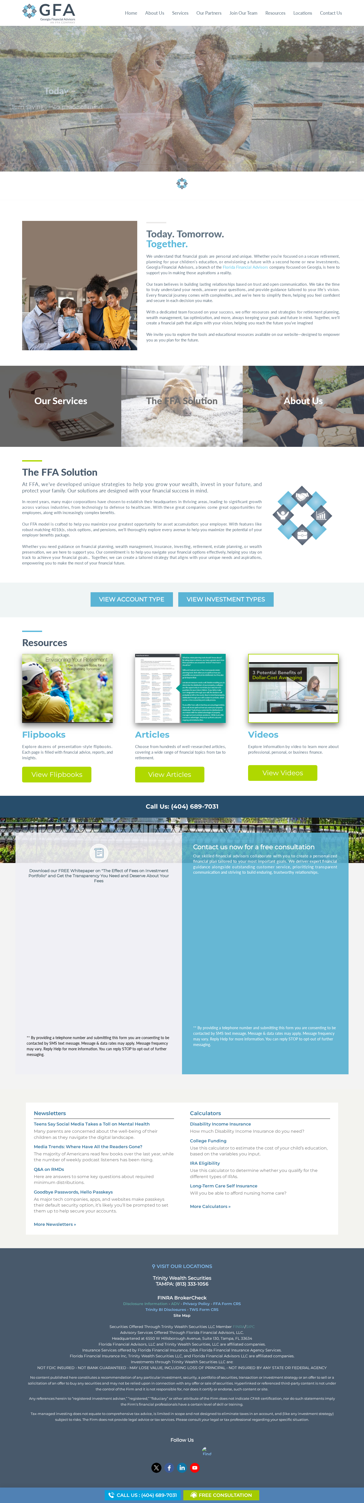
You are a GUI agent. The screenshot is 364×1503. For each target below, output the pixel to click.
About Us (154, 13)
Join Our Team (243, 13)
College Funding (208, 1140)
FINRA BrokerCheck (182, 1298)
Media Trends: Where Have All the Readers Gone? (88, 1146)
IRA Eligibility (205, 1163)
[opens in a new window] (156, 1468)
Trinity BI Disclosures (165, 1309)
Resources (275, 13)
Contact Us (331, 13)
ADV (175, 1303)
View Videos (282, 773)
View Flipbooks (56, 774)
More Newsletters (55, 1224)
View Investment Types (226, 599)
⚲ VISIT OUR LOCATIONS (182, 1266)
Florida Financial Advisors (245, 267)
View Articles (169, 774)
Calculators (205, 1113)
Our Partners (208, 13)
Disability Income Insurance (220, 1124)
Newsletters (50, 1113)
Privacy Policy (196, 1303)
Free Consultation (225, 1495)
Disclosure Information (145, 1303)
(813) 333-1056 (191, 1284)
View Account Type (131, 599)
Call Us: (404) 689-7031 (182, 806)
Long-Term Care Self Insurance (223, 1185)
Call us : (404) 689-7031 (147, 1495)
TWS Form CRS (204, 1309)
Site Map (182, 1315)
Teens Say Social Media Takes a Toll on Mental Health (92, 1124)
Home (131, 13)
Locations (302, 13)
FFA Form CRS (227, 1303)
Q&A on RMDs (49, 1169)
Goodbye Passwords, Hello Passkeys (73, 1192)
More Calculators (210, 1206)
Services (180, 13)
